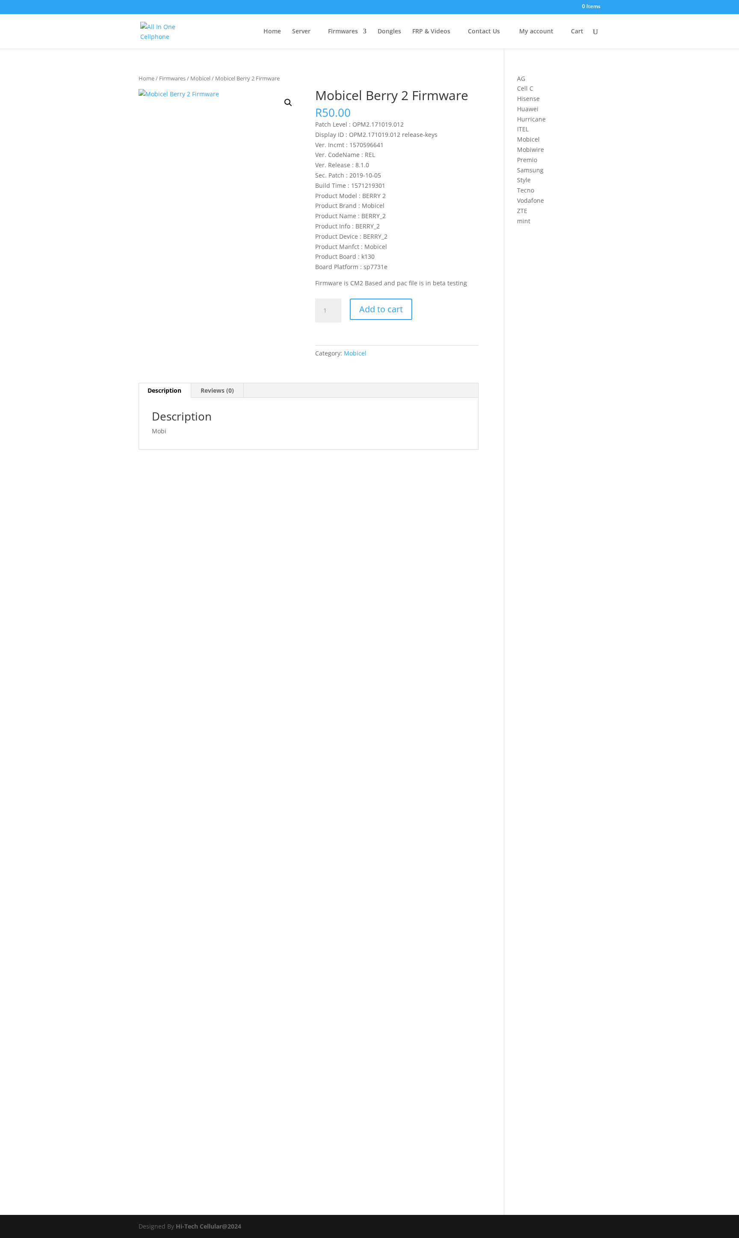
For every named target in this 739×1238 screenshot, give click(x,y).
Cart (576, 31)
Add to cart (381, 309)
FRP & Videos (431, 31)
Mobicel (200, 78)
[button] (288, 102)
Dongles (389, 31)
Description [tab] (164, 390)
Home (271, 31)
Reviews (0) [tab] (217, 390)
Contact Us (483, 31)
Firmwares (342, 31)
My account (534, 31)
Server (301, 31)
